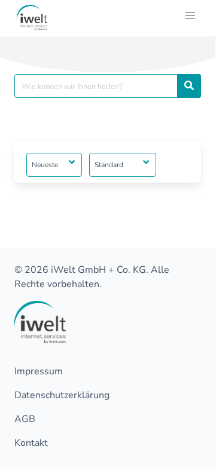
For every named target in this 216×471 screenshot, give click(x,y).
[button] (190, 15)
